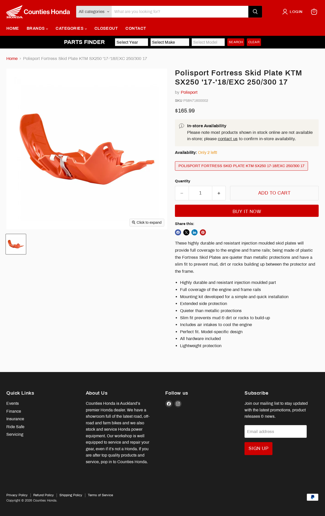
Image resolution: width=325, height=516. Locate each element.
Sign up (258, 448)
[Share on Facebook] (178, 232)
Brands (36, 28)
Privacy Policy (17, 495)
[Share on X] (186, 232)
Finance (13, 411)
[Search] (255, 12)
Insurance (15, 419)
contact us (228, 138)
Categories (70, 28)
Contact (135, 28)
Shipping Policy (70, 495)
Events (12, 403)
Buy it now (247, 211)
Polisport (189, 92)
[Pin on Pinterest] (203, 232)
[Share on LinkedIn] (194, 232)
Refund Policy (43, 495)
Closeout (106, 28)
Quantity (182, 181)
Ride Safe (15, 427)
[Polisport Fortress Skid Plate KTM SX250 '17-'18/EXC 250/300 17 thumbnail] (16, 244)
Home (12, 28)
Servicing (14, 434)
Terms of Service (100, 495)
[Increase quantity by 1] (219, 193)
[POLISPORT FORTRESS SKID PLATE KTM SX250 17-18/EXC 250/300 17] (242, 171)
